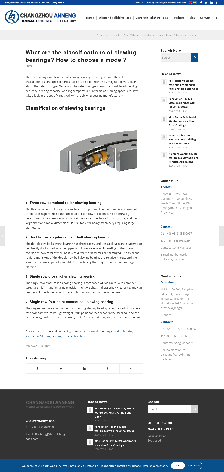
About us (138, 2)
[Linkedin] (211, 2)
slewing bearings (80, 77)
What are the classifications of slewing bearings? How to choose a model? (81, 56)
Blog (120, 35)
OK (177, 465)
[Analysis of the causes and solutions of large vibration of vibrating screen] (2, 236)
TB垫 (47, 346)
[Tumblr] (216, 2)
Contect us (194, 465)
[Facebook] (201, 2)
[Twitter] (206, 2)
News (126, 35)
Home (112, 35)
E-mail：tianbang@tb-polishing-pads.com (166, 2)
